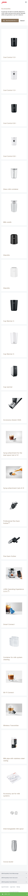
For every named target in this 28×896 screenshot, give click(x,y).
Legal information (5, 886)
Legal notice (12, 886)
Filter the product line (11, 20)
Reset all (22, 20)
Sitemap (18, 886)
